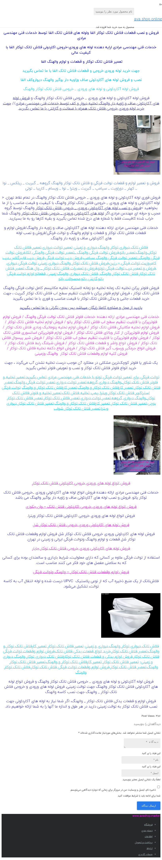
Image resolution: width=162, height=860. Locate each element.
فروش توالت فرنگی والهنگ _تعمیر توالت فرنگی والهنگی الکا (72, 252)
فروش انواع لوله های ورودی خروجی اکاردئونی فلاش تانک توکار (81, 483)
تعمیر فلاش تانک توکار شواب (77, 408)
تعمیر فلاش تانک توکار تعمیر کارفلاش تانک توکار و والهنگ (82, 385)
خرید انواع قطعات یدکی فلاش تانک (83, 651)
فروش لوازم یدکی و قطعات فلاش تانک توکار (98, 656)
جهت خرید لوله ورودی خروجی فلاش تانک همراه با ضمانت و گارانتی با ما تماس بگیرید (73, 106)
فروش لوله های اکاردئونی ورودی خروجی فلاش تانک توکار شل (81, 525)
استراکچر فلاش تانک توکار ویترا (124, 393)
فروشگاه (148, 825)
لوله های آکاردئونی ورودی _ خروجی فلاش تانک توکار (63, 213)
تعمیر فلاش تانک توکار (62, 398)
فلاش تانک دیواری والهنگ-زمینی (72, 274)
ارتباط (150, 848)
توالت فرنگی (149, 377)
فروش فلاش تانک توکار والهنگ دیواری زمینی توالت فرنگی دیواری (58, 263)
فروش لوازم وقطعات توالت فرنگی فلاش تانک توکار (70, 667)
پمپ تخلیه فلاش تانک (80, 393)
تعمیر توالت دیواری (57, 247)
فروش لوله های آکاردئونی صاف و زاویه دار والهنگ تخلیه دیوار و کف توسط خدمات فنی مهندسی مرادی (86, 101)
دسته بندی (147, 831)
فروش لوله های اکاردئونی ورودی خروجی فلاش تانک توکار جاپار (81, 548)
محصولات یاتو (69, 279)
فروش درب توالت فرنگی (63, 258)
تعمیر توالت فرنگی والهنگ (34, 382)
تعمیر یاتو (127, 252)
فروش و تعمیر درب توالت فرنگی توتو (127, 268)
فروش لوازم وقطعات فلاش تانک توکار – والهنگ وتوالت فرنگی (81, 572)
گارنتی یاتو (89, 279)
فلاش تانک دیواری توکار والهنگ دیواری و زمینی (111, 247)
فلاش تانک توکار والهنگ (118, 274)
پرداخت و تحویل (144, 842)
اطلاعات (149, 836)
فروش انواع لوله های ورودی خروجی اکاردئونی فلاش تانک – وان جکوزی (81, 507)
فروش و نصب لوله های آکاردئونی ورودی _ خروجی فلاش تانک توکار (88, 208)
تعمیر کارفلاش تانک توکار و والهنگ (49, 387)
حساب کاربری (145, 854)
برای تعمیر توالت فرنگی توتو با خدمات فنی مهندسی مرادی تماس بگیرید (82, 377)
